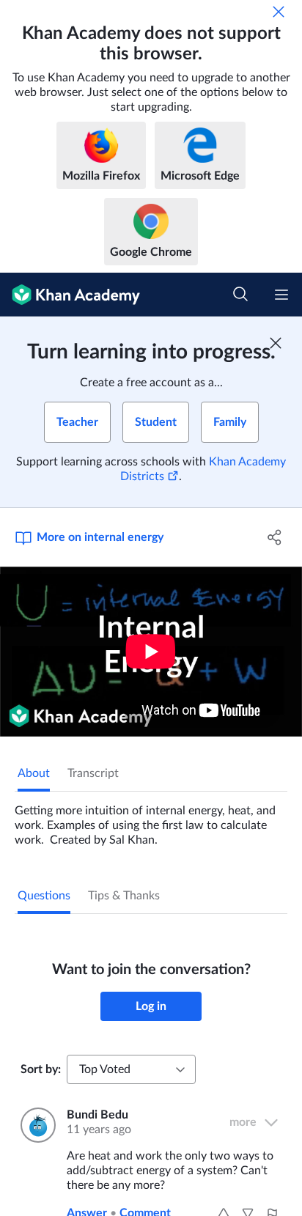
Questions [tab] (44, 896)
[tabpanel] (151, 819)
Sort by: (41, 1069)
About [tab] (34, 773)
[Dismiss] (278, 11)
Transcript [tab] (93, 773)
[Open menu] (281, 294)
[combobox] (131, 1069)
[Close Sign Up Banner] (275, 343)
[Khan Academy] (70, 294)
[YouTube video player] (151, 652)
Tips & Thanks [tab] (124, 896)
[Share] (274, 537)
